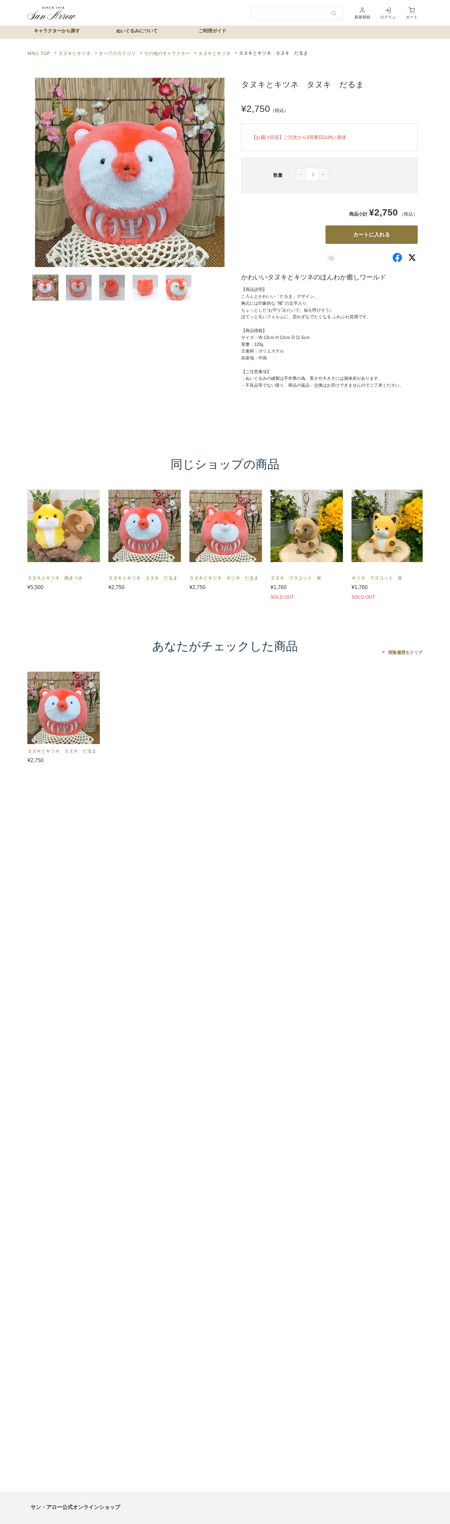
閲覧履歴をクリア (405, 652)
